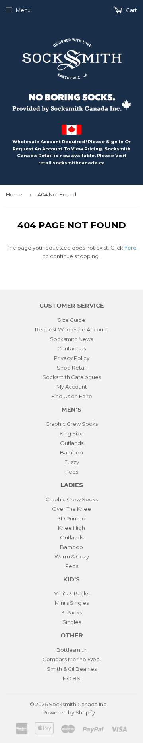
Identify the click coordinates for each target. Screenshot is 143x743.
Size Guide (71, 320)
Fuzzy (71, 462)
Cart (131, 10)
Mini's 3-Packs (71, 593)
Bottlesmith (71, 650)
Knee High (71, 528)
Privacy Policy (71, 358)
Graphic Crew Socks (72, 424)
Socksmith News (71, 339)
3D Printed (71, 518)
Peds (71, 471)
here (130, 247)
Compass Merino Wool (72, 659)
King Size (71, 433)
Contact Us (71, 348)
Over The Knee (71, 509)
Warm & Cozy (71, 556)
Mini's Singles (72, 603)
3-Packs (71, 612)
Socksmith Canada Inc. (78, 704)
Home (14, 194)
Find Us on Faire (71, 396)
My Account (71, 386)
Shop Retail (72, 367)
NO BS (71, 678)
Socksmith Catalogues (72, 377)
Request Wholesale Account (71, 329)
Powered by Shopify (69, 712)
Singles (71, 622)
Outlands (71, 443)
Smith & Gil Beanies (72, 669)
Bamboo (71, 452)
